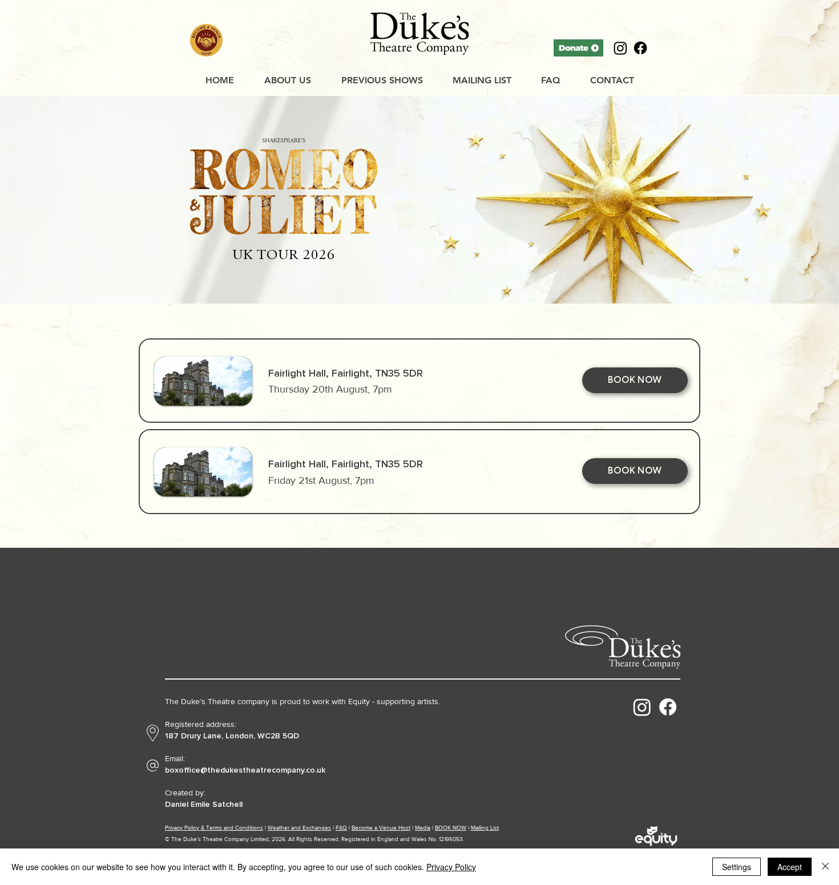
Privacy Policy (451, 866)
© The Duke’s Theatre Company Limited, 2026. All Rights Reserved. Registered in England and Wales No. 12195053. (314, 839)
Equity (359, 701)
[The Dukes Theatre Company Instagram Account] (620, 47)
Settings (736, 866)
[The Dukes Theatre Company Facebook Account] (640, 47)
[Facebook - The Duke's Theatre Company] (667, 707)
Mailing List (485, 828)
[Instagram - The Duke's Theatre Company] (642, 707)
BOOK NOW (450, 828)
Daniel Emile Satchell (204, 805)
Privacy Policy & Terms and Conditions (214, 828)
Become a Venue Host (381, 828)
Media (422, 828)
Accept (789, 866)
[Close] (825, 867)
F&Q (341, 828)
